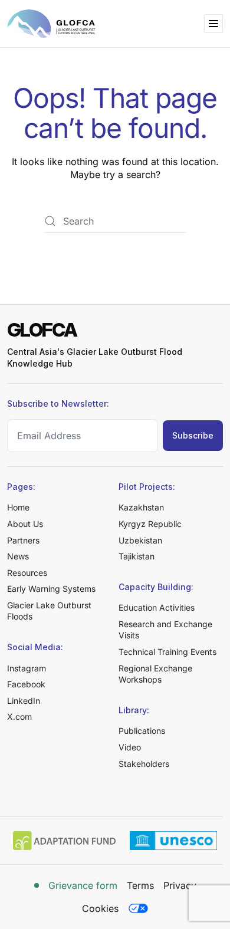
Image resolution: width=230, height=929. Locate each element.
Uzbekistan (140, 540)
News (18, 556)
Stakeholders (144, 764)
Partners (23, 540)
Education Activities (157, 607)
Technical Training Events (167, 652)
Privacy (179, 885)
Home (18, 507)
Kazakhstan (141, 507)
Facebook (26, 684)
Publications (142, 731)
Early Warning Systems (51, 589)
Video (130, 747)
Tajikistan (137, 556)
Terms (140, 885)
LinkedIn (23, 701)
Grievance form (82, 885)
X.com (19, 716)
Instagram (26, 668)
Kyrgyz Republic (150, 524)
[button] (213, 23)
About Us (25, 524)
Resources (27, 573)
